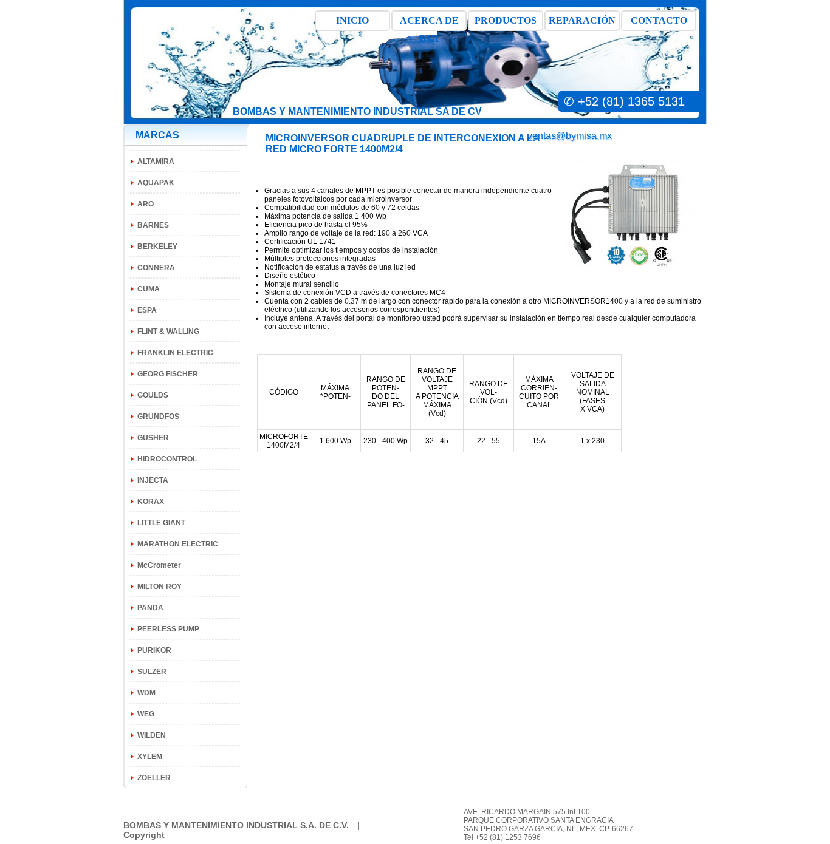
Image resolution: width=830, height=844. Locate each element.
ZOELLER (154, 778)
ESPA (147, 310)
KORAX (150, 501)
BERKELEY (157, 246)
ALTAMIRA (155, 161)
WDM (146, 693)
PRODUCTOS (506, 20)
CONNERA (156, 268)
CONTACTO (659, 20)
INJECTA (152, 480)
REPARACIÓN (582, 20)
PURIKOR (154, 650)
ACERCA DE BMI (429, 23)
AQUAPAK (155, 183)
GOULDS (152, 395)
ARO (145, 204)
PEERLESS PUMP (168, 629)
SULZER (151, 671)
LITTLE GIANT (161, 523)
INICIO (352, 20)
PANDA (150, 608)
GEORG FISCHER (167, 374)
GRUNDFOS (158, 416)
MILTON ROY (159, 586)
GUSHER (153, 438)
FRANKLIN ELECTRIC (175, 353)
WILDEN (151, 735)
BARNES (153, 225)
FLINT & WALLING (168, 331)
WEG (145, 714)
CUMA (148, 289)
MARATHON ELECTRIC (177, 544)
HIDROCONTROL (167, 459)
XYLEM (149, 756)
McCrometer (159, 565)
